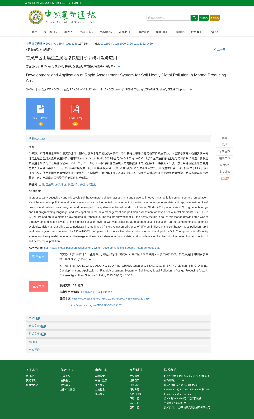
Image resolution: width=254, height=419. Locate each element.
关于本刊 (50, 32)
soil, (47, 247)
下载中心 (179, 32)
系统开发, (74, 184)
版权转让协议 (67, 389)
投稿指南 (65, 380)
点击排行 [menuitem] (134, 403)
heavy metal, (58, 247)
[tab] (118, 138)
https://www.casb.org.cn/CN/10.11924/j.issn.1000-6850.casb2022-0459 (111, 298)
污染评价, (61, 184)
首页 (34, 32)
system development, (106, 247)
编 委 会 (69, 32)
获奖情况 (31, 380)
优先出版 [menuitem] (134, 376)
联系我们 (196, 32)
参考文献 (36, 325)
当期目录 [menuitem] (134, 380)
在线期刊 (124, 32)
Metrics (33, 341)
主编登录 (100, 389)
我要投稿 (65, 376)
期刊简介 (31, 376)
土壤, (42, 184)
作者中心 (85, 32)
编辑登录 (100, 394)
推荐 (80, 285)
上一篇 (220, 49)
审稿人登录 (101, 380)
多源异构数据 (88, 184)
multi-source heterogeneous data (140, 247)
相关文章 (36, 333)
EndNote (86, 292)
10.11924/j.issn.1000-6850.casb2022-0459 (126, 43)
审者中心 (105, 32)
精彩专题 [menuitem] (134, 389)
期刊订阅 (161, 32)
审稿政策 (100, 376)
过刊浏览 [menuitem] (134, 385)
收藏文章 (64, 285)
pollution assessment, (79, 247)
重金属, (50, 184)
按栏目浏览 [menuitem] (136, 394)
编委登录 (100, 385)
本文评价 (34, 349)
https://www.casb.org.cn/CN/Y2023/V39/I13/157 (96, 305)
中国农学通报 (34, 43)
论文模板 (65, 385)
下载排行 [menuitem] (134, 398)
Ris (98, 292)
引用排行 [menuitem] (134, 407)
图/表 (33, 318)
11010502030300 (173, 403)
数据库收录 (32, 385)
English (213, 32)
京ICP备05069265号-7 (176, 398)
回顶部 (224, 178)
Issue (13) (71, 43)
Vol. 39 (57, 43)
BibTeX (107, 292)
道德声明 (143, 32)
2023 (49, 43)
